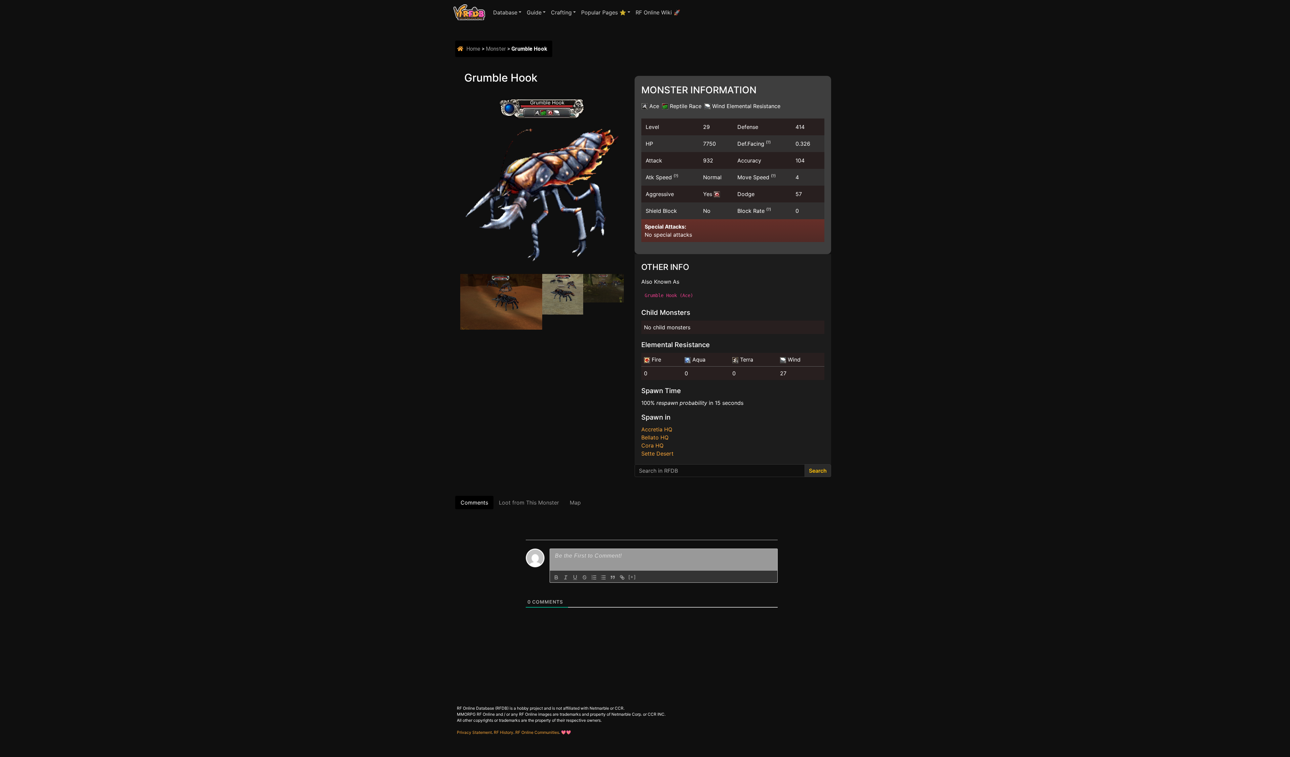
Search (818, 470)
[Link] (622, 577)
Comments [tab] (474, 502)
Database (505, 12)
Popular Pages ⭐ (603, 12)
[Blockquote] (612, 577)
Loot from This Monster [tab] (529, 502)
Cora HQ (652, 445)
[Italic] (565, 577)
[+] (632, 576)
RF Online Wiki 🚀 (658, 12)
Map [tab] (575, 502)
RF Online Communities (537, 732)
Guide (534, 12)
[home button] (461, 49)
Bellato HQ (655, 437)
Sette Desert (657, 453)
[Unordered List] (603, 577)
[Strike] (584, 577)
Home (473, 49)
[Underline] (575, 577)
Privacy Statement (474, 732)
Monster (496, 49)
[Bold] (556, 577)
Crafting (561, 12)
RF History (503, 732)
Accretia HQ (656, 429)
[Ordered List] (594, 577)
